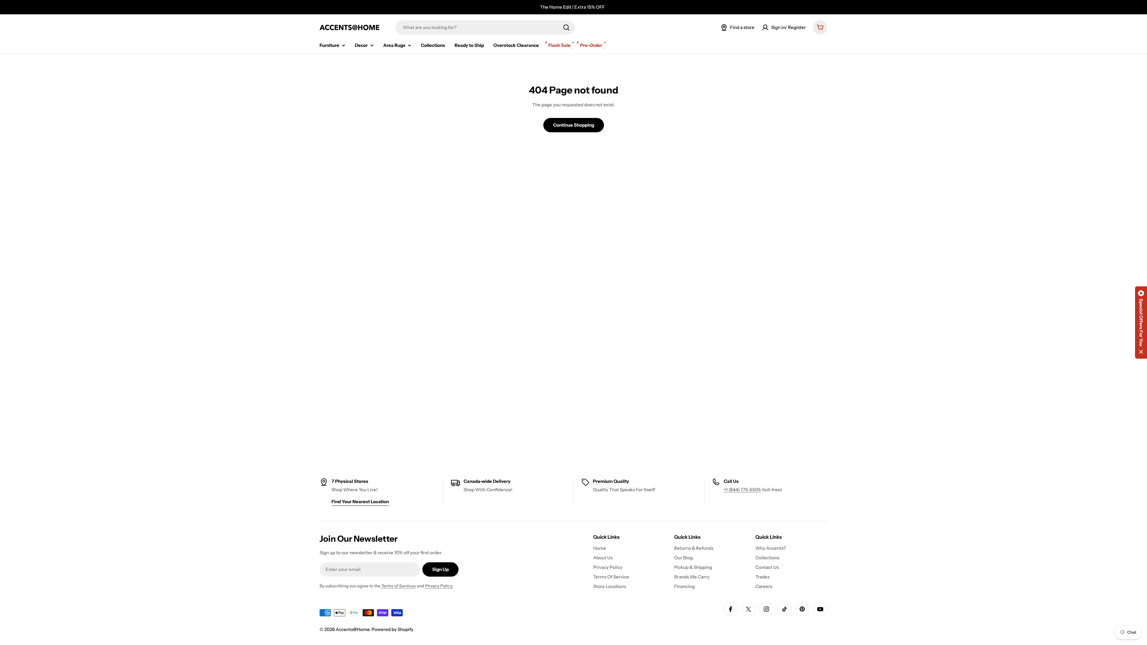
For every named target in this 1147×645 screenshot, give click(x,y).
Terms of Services (398, 586)
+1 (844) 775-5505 (742, 489)
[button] (1141, 322)
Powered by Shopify (392, 629)
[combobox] (485, 27)
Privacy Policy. (439, 586)
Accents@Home (352, 629)
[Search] (566, 27)
